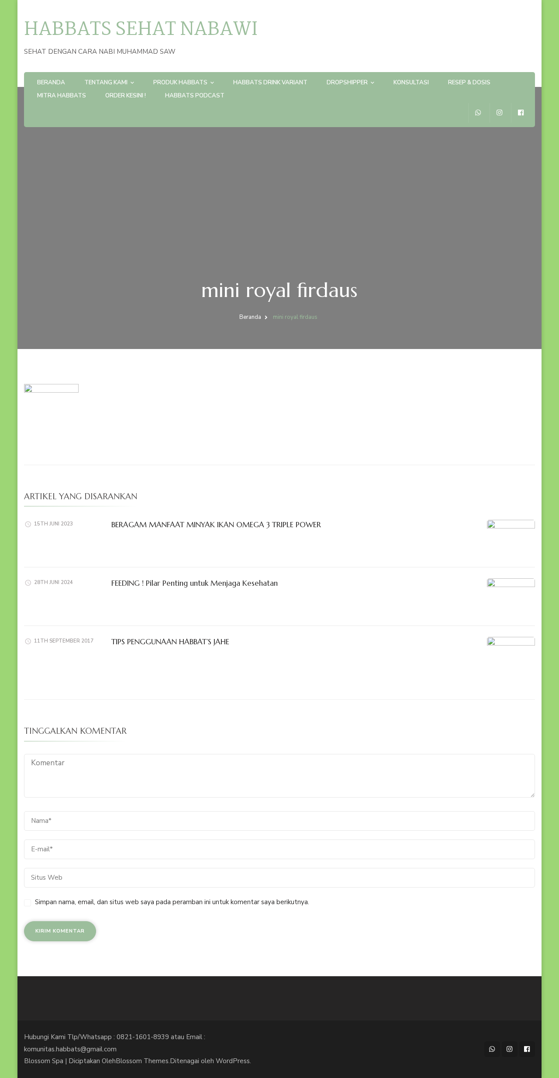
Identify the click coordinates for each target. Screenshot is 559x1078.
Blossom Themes (142, 1061)
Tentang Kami (106, 82)
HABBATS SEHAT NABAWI (141, 30)
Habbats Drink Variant (270, 82)
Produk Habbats (180, 82)
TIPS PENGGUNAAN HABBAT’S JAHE (170, 641)
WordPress (233, 1061)
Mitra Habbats (61, 96)
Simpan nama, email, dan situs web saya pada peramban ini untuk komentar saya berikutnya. (172, 902)
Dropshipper (347, 82)
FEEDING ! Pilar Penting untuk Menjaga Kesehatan (194, 583)
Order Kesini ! (125, 96)
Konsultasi (411, 82)
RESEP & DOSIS (469, 82)
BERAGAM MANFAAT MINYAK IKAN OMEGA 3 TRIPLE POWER (216, 524)
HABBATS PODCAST (194, 96)
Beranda (51, 82)
